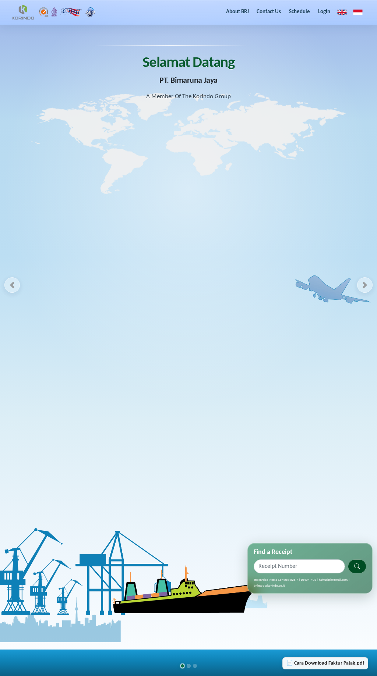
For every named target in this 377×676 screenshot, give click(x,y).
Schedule (299, 12)
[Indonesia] (358, 12)
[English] (342, 12)
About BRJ (237, 12)
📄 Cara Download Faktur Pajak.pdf (325, 663)
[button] (12, 285)
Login (324, 12)
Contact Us (269, 12)
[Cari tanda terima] (357, 566)
